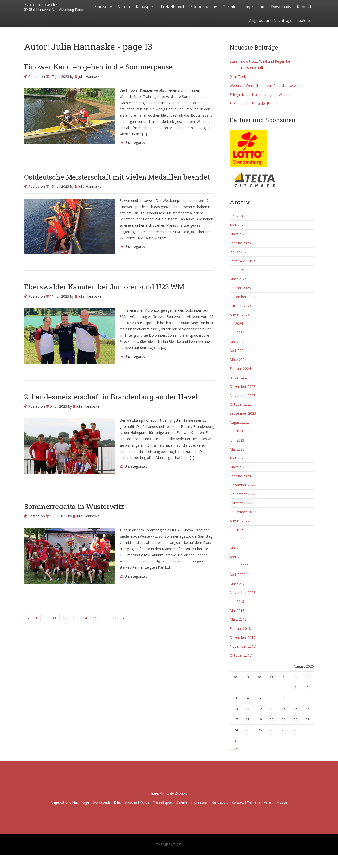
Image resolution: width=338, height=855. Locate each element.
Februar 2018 (240, 628)
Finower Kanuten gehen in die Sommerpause (98, 66)
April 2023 (237, 458)
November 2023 (243, 395)
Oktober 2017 (241, 655)
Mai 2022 (237, 547)
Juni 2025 (237, 269)
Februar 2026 (240, 243)
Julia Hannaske (89, 76)
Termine (231, 6)
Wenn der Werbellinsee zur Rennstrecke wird (265, 85)
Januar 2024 (239, 377)
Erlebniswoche (203, 6)
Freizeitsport (172, 6)
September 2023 (243, 413)
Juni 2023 (237, 440)
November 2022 (243, 494)
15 (95, 618)
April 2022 (237, 556)
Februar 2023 (240, 476)
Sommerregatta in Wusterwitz (74, 506)
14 (85, 618)
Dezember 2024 (242, 296)
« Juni (234, 749)
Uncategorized (136, 142)
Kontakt (304, 6)
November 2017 (243, 646)
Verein (124, 6)
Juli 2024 (236, 323)
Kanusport (145, 6)
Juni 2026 (237, 216)
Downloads (281, 6)
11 (54, 618)
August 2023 (240, 422)
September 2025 (243, 261)
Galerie (304, 20)
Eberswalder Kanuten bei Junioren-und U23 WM (104, 286)
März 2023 (238, 467)
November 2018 (243, 592)
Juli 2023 (236, 431)
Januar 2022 (239, 565)
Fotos (144, 802)
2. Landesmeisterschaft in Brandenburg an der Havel (111, 396)
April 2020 (237, 574)
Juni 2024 (237, 332)
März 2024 (238, 359)
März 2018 (238, 619)
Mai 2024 (237, 341)
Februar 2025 (240, 287)
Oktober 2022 (241, 503)
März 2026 (238, 234)
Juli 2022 (236, 530)
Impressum (254, 6)
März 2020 (238, 583)
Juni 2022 (237, 538)
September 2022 (243, 511)
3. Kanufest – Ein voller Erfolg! (253, 103)
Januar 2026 (239, 252)
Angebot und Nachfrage (270, 20)
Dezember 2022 (242, 485)
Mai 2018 (237, 610)
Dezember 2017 (242, 637)
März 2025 (238, 278)
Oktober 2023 (241, 404)
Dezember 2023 (242, 386)
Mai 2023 (237, 449)
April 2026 (237, 225)
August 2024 (240, 314)
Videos (282, 802)
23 (114, 618)
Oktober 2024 (241, 305)
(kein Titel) (238, 76)
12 (65, 618)
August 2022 (240, 520)
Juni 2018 (237, 601)
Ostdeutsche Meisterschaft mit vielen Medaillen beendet (117, 177)
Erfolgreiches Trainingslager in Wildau (259, 94)
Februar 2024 (240, 368)
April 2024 (237, 350)
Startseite (103, 6)
